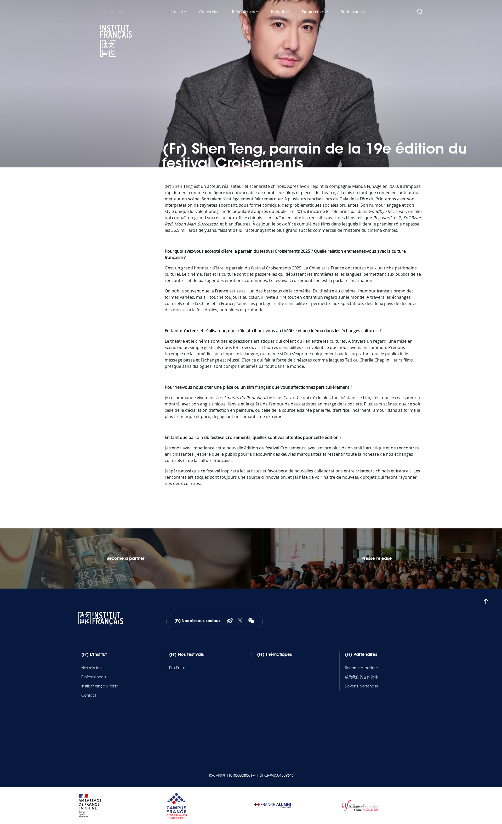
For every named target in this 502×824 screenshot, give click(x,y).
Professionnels (93, 677)
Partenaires (351, 11)
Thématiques (243, 11)
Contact (88, 695)
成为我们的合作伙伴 (361, 677)
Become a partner (361, 667)
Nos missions (92, 667)
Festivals (278, 11)
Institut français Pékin (99, 686)
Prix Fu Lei (177, 667)
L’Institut (176, 11)
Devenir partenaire (362, 686)
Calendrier (209, 11)
